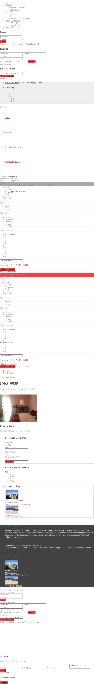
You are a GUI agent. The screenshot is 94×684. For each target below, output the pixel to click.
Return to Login (6, 78)
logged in (13, 431)
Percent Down (10, 447)
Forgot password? (18, 622)
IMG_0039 (4, 673)
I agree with (15, 61)
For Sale (13, 14)
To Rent (13, 16)
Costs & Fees (15, 25)
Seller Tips (14, 23)
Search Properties (7, 367)
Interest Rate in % (12, 457)
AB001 (8, 500)
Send (3, 670)
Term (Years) (10, 452)
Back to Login (5, 64)
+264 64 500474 (11, 83)
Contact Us (9, 27)
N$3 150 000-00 (12, 505)
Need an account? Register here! (12, 44)
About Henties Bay (17, 7)
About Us (8, 5)
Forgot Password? (33, 44)
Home (7, 3)
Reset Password (7, 76)
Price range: (4, 265)
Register (32, 62)
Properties (9, 12)
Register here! (5, 622)
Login (3, 42)
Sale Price (9, 443)
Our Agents (14, 10)
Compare (4, 683)
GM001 (9, 516)
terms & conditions (20, 61)
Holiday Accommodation (19, 18)
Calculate (9, 462)
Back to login (31, 622)
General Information (13, 21)
